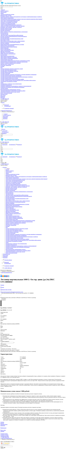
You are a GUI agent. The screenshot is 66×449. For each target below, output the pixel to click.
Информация (3, 427)
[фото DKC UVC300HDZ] (2, 296)
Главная (2, 422)
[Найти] (2, 8)
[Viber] (6, 276)
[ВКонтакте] (1, 276)
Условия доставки (4, 434)
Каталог (7, 169)
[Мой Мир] (5, 276)
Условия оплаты (4, 433)
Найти (2, 447)
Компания (3, 425)
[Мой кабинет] (1, 146)
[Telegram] (8, 276)
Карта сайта (3, 430)
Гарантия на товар (5, 436)
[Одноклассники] (3, 276)
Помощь (2, 431)
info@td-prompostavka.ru (6, 110)
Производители (4, 424)
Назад (8, 168)
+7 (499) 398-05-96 (5, 98)
